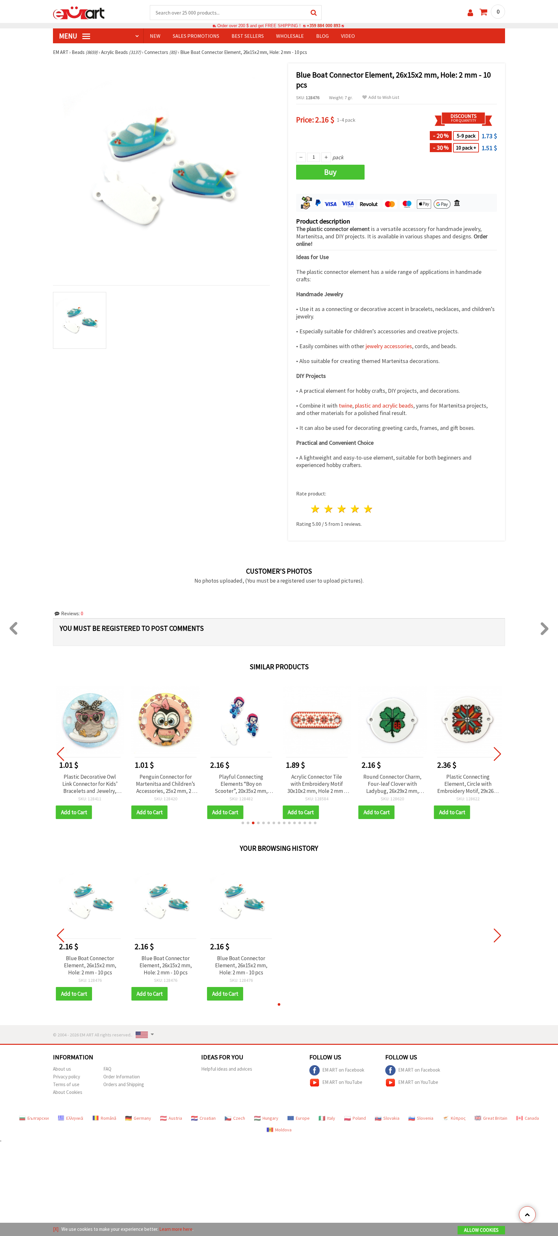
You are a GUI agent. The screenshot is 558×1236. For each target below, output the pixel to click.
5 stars (368, 508)
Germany (142, 1118)
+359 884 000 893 (323, 25)
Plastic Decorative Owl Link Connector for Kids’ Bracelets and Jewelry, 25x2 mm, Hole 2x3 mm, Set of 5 (90, 784)
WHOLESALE (290, 36)
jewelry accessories (389, 346)
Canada (532, 1118)
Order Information (121, 1077)
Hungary (270, 1118)
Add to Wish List (383, 97)
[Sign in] (470, 13)
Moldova (283, 1130)
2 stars (329, 508)
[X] (55, 1229)
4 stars (355, 508)
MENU (68, 35)
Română (108, 1118)
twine (345, 405)
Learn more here (175, 1229)
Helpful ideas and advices (226, 1069)
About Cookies (67, 1092)
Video (348, 36)
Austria (175, 1118)
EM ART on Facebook (343, 1070)
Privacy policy (66, 1077)
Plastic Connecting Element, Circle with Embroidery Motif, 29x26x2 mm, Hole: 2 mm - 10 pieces (468, 784)
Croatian (208, 1118)
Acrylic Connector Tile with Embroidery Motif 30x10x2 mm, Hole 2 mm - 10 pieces (316, 784)
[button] (243, 823)
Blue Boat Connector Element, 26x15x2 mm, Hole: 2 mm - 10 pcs (90, 965)
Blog (322, 36)
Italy (331, 1118)
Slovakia (391, 1118)
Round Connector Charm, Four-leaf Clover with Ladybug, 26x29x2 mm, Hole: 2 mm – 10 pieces (392, 784)
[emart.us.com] (79, 12)
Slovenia (425, 1118)
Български (38, 1118)
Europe (303, 1118)
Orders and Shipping (123, 1084)
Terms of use (66, 1084)
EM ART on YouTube (342, 1082)
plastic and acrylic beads (384, 405)
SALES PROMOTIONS (196, 36)
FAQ (107, 1069)
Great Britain (495, 1118)
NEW (155, 36)
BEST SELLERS (248, 36)
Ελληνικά (74, 1118)
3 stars (342, 508)
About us (62, 1069)
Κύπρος (458, 1118)
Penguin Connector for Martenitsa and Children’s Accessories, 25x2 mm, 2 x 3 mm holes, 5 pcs (165, 784)
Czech (239, 1118)
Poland (359, 1118)
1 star (315, 508)
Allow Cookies (481, 1230)
